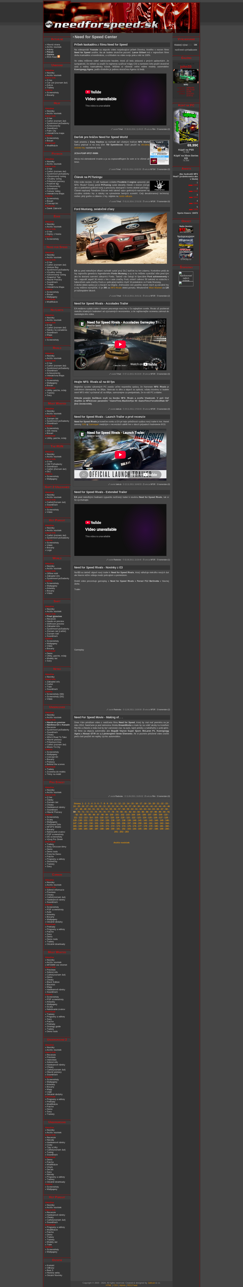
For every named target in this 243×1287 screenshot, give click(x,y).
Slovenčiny (52, 861)
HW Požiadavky (54, 464)
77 (109, 812)
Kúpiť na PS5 (186, 149)
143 (150, 820)
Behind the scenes (56, 764)
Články (50, 800)
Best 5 (50, 1270)
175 (129, 826)
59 (128, 809)
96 (94, 814)
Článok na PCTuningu (88, 177)
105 (138, 814)
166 (80, 826)
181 (161, 826)
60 (132, 809)
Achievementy (53, 126)
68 (166, 809)
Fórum (50, 52)
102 (122, 814)
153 (107, 823)
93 (81, 814)
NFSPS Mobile (54, 827)
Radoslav (117, 560)
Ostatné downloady (56, 944)
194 (134, 829)
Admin (122, 1285)
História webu (53, 1273)
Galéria (50, 54)
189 (107, 829)
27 (87, 806)
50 (89, 809)
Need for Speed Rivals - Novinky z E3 (98, 567)
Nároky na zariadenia (57, 330)
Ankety (50, 49)
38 (134, 806)
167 (85, 826)
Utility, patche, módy (56, 390)
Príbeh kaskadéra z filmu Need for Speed (100, 44)
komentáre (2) (164, 296)
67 (162, 809)
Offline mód (52, 573)
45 (164, 806)
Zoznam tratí (53, 633)
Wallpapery (52, 297)
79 (117, 812)
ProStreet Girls (54, 824)
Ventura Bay (52, 267)
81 (126, 812)
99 (107, 814)
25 (79, 806)
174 (123, 826)
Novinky (51, 73)
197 (150, 829)
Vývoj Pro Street (55, 839)
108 (155, 814)
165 (74, 826)
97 (98, 814)
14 (128, 803)
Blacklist (51, 984)
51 (94, 809)
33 (113, 806)
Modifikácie (52, 145)
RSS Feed (52, 57)
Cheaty (50, 734)
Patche (50, 856)
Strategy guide (54, 1026)
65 (153, 809)
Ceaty (49, 1144)
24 (74, 806)
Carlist (50, 684)
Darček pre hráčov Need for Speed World (101, 137)
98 (102, 814)
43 (156, 806)
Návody (50, 1140)
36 (126, 806)
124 (144, 817)
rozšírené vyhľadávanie (186, 50)
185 (85, 829)
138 (123, 820)
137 (118, 820)
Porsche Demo (54, 854)
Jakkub (118, 409)
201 (116, 831)
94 (85, 814)
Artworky (51, 588)
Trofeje (50, 284)
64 (149, 809)
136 (112, 820)
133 (96, 820)
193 (129, 829)
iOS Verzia (52, 431)
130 (80, 820)
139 (129, 820)
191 (118, 829)
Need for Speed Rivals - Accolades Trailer (101, 303)
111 (75, 817)
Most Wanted (155, 288)
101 (117, 814)
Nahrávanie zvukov (56, 832)
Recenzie (51, 619)
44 (160, 806)
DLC (49, 471)
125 (150, 817)
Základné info (53, 576)
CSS (115, 1285)
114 (91, 817)
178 (145, 826)
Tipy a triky (52, 1147)
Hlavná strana (53, 44)
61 (136, 809)
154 (112, 823)
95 (89, 814)
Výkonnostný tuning (56, 176)
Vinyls (50, 1167)
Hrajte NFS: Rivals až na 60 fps (94, 381)
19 (149, 803)
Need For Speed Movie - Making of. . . (98, 717)
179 (150, 826)
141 (139, 820)
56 (115, 809)
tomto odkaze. (126, 196)
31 (104, 806)
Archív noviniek (54, 47)
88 (156, 812)
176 (134, 826)
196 (145, 829)
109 (160, 814)
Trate (49, 686)
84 (138, 812)
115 (96, 817)
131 (85, 820)
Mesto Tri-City (53, 747)
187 (96, 829)
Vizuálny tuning (54, 178)
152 (102, 823)
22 (162, 803)
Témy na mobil (54, 774)
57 (119, 809)
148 (80, 823)
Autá (49, 912)
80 (121, 812)
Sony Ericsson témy (56, 846)
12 (119, 803)
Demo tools (52, 851)
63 (145, 809)
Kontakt (50, 1265)
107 (149, 814)
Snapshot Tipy (54, 277)
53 (102, 809)
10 (111, 803)
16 (137, 803)
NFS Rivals (116, 288)
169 (96, 826)
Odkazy (50, 1268)
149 (85, 823)
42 (151, 806)
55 (111, 809)
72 (87, 812)
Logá (49, 550)
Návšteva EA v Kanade (58, 724)
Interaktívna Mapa (55, 193)
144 (156, 820)
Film (153, 129)
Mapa (49, 335)
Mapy (49, 987)
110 (165, 814)
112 (80, 817)
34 (117, 806)
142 (145, 820)
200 (167, 829)
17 (141, 803)
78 (113, 812)
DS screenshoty (54, 837)
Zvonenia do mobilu (56, 771)
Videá (49, 512)
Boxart (50, 140)
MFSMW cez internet (57, 965)
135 (107, 820)
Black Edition (53, 982)
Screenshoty (53, 92)
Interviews (52, 1059)
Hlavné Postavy (54, 279)
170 (102, 826)
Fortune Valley (53, 191)
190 (112, 829)
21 (158, 803)
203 (127, 831)
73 (91, 812)
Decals (50, 1169)
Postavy (51, 762)
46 (168, 806)
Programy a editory (56, 859)
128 (166, 817)
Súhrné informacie (55, 889)
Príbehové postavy (56, 181)
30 (100, 806)
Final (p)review (54, 616)
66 (158, 809)
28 (91, 806)
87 (151, 812)
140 (134, 820)
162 (156, 823)
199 (161, 829)
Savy (49, 395)
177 (139, 826)
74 (96, 812)
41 (147, 806)
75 (100, 812)
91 (168, 812)
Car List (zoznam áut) (57, 82)
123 (139, 817)
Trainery (51, 393)
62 (141, 809)
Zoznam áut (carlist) (56, 631)
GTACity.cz (186, 259)
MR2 (186, 84)
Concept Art (52, 203)
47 (76, 809)
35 (121, 806)
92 (77, 814)
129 (74, 820)
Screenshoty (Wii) (55, 694)
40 (143, 806)
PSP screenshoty (55, 834)
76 (104, 812)
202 (121, 831)
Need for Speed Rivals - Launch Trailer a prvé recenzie (109, 416)
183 (74, 829)
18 (145, 803)
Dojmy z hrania (54, 234)
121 (128, 817)
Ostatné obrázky (55, 922)
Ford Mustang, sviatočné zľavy (94, 209)
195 (139, 829)
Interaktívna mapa (55, 133)
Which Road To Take (57, 737)
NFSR (152, 201)
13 (124, 803)
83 (134, 812)
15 (132, 803)
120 (122, 817)
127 (160, 817)
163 (161, 823)
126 (155, 817)
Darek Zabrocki (54, 208)
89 (160, 812)
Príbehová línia (54, 742)
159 (139, 823)
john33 (186, 66)
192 (123, 829)
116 (101, 817)
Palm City (51, 130)
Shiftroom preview (55, 624)
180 (156, 826)
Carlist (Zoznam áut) (56, 469)
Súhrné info (52, 972)
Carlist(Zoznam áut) (56, 502)
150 (91, 823)
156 (123, 823)
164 (167, 823)
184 (80, 829)
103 (127, 814)
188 (102, 829)
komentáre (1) (164, 560)
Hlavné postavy (54, 739)
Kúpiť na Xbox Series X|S (186, 157)
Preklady (51, 927)
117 (106, 817)
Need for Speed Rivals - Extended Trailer (100, 492)
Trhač (120, 129)
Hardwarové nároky (56, 807)
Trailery (50, 87)
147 (74, 823)
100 (111, 814)
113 (85, 817)
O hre (49, 80)
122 (133, 817)
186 (91, 829)
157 (129, 823)
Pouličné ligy (53, 183)
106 (144, 814)
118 (112, 817)
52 (98, 809)
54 (106, 809)
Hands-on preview (55, 621)
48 (81, 809)
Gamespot (94, 424)
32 (109, 806)
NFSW (152, 169)
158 (134, 823)
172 (112, 826)
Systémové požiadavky (58, 123)
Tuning (50, 1152)
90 (164, 812)
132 (91, 820)
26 (83, 806)
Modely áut (52, 658)
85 (143, 812)
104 (133, 814)
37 (130, 806)
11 (115, 803)
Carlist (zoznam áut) (56, 121)
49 (85, 809)
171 (107, 826)
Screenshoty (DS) (55, 696)
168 (91, 826)
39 (138, 806)
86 (147, 812)
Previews (51, 892)
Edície (50, 85)
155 (118, 823)
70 (79, 812)
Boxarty (50, 95)
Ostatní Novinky (54, 1275)
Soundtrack (52, 128)
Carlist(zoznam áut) (56, 897)
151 (96, 823)
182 (167, 826)
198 (156, 829)
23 (166, 803)
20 (154, 803)
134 (102, 820)
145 (161, 820)
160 (145, 823)
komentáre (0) (164, 129)
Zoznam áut (52, 418)
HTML (109, 1285)
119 (117, 817)
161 (150, 823)
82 (130, 812)
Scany (50, 819)
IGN (84, 424)
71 (83, 812)
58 (124, 809)
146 (167, 820)
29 (96, 806)
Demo (49, 653)
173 (118, 826)
